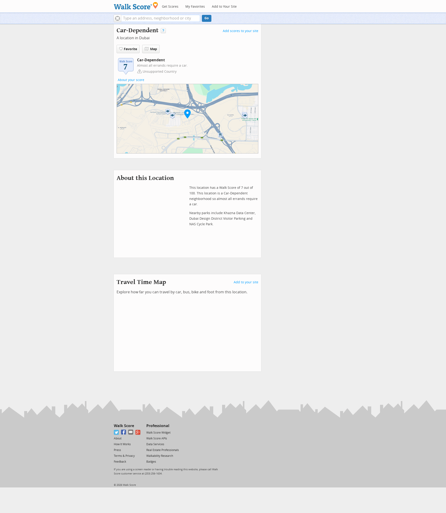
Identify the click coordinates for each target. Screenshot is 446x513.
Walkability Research (159, 455)
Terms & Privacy (124, 455)
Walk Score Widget (158, 432)
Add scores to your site (240, 31)
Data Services (155, 444)
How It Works (122, 444)
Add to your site (246, 282)
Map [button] (153, 49)
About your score (131, 80)
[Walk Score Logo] (136, 6)
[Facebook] (123, 432)
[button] (117, 18)
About (117, 438)
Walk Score (124, 426)
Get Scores (170, 7)
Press (117, 450)
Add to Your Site (224, 7)
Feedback (120, 461)
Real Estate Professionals (162, 450)
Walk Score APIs (156, 438)
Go (206, 18)
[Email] (131, 432)
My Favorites (195, 7)
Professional (157, 426)
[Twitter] (116, 432)
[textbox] (160, 18)
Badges (151, 461)
